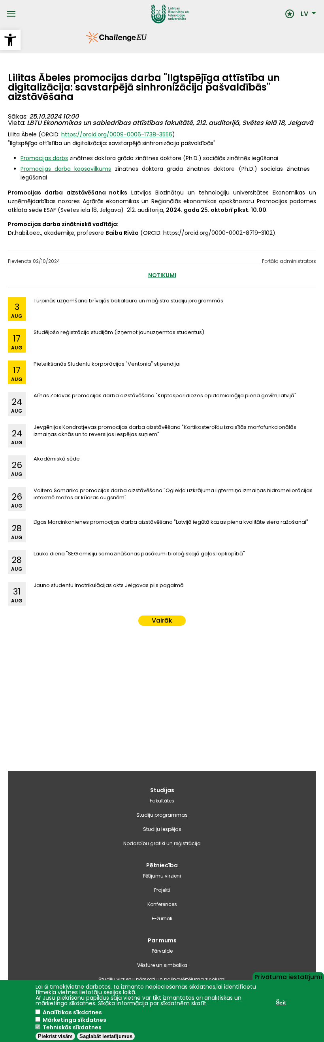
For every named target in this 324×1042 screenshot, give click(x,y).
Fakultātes (162, 800)
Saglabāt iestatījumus (105, 1036)
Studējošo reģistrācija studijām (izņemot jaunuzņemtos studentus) (119, 332)
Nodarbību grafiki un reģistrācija (162, 843)
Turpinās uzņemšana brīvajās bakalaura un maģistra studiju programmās (128, 300)
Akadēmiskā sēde (57, 458)
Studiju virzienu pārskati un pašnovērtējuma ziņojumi (162, 979)
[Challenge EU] (86, 41)
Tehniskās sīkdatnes (72, 1027)
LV (304, 14)
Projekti (162, 890)
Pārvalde (162, 951)
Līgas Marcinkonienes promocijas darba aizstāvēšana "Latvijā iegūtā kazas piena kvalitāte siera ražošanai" (171, 522)
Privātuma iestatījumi (288, 976)
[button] (10, 40)
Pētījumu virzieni (162, 875)
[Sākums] (150, 14)
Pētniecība (162, 865)
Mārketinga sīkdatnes (74, 1020)
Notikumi (162, 275)
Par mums (162, 940)
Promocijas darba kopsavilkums (66, 169)
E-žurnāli (162, 918)
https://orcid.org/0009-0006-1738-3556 (116, 134)
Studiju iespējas (162, 829)
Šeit (281, 1002)
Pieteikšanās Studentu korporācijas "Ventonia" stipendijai (107, 364)
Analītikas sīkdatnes (72, 1012)
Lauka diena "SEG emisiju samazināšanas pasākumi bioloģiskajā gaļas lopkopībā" (139, 553)
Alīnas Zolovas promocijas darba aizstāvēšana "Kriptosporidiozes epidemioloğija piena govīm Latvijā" (165, 395)
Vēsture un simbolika (162, 965)
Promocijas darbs (44, 158)
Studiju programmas (162, 815)
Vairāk (162, 620)
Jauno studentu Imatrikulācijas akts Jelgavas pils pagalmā (109, 585)
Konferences (162, 904)
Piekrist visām (55, 1036)
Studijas (162, 790)
